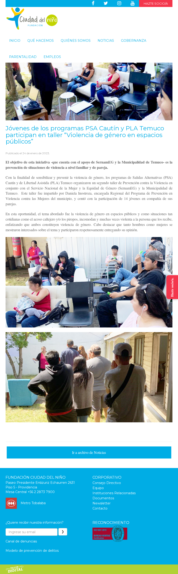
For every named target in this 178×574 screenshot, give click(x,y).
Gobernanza (133, 40)
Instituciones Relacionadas (114, 493)
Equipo (98, 488)
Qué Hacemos (40, 40)
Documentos (103, 498)
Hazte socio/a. (172, 287)
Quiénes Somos (76, 40)
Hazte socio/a (156, 3)
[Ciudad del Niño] (32, 18)
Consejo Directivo (106, 483)
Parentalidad (23, 57)
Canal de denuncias (21, 541)
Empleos (52, 57)
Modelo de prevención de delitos (32, 550)
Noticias (106, 40)
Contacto (100, 508)
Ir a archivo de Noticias (89, 452)
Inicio (14, 40)
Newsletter (101, 503)
